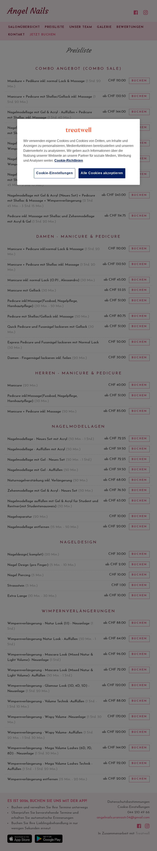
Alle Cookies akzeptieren (102, 173)
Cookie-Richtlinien (68, 160)
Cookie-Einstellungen (54, 173)
